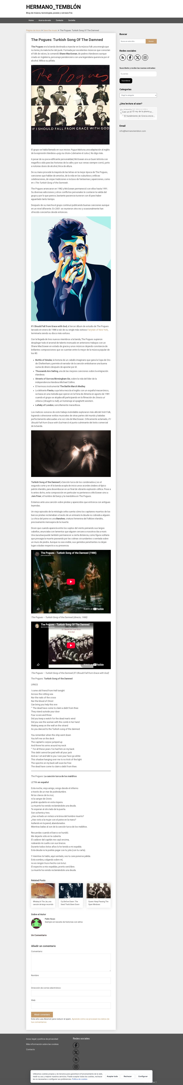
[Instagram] (145, 58)
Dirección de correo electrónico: (46, 988)
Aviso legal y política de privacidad (42, 1039)
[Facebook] (130, 58)
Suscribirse (126, 81)
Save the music (50, 30)
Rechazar (128, 1076)
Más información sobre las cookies (42, 1044)
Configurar (143, 1076)
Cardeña (71, 20)
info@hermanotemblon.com (133, 131)
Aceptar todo (112, 1076)
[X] (137, 58)
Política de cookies (79, 1079)
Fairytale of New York (98, 330)
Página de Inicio (33, 30)
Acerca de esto (45, 20)
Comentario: (37, 951)
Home (31, 20)
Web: (33, 1000)
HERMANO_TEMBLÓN (53, 7)
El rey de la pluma (145, 114)
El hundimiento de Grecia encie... (138, 111)
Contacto (59, 20)
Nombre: (35, 975)
